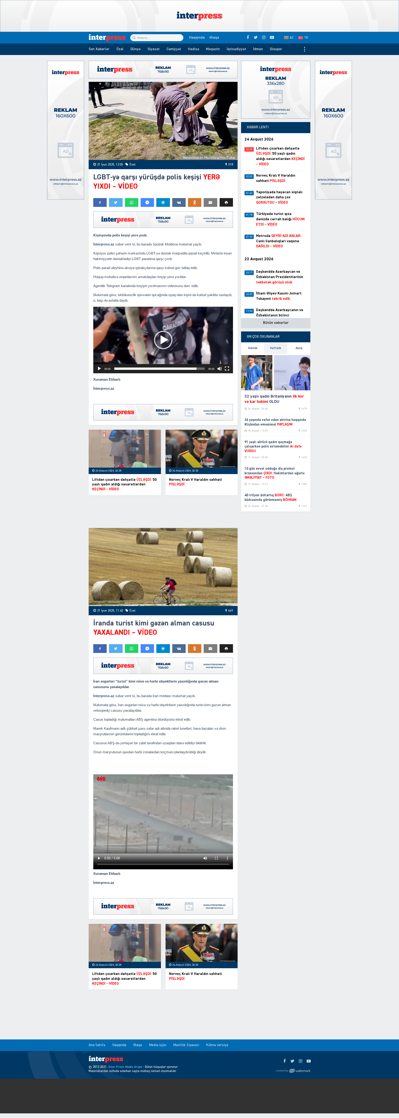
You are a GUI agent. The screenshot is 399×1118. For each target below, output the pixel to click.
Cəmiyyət (173, 49)
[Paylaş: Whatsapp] (131, 202)
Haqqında (197, 38)
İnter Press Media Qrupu (125, 1067)
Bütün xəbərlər (276, 323)
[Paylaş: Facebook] (100, 202)
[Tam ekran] (227, 368)
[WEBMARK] (293, 1070)
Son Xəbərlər (99, 49)
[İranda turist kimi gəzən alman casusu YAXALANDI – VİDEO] (163, 567)
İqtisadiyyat (236, 49)
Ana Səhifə (97, 1045)
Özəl (120, 49)
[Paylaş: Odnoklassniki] (194, 202)
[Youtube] (309, 1061)
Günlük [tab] (252, 348)
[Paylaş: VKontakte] (179, 202)
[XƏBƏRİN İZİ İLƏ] (109, 37)
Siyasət (154, 49)
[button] (226, 202)
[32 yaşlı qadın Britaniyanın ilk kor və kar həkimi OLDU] (275, 372)
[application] (163, 340)
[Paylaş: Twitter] (115, 202)
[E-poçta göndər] (210, 202)
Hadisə (193, 49)
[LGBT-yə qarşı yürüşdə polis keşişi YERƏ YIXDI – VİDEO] (163, 121)
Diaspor (276, 49)
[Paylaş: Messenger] (147, 202)
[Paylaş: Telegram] (163, 202)
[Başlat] (99, 368)
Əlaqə (214, 38)
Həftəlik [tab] (275, 348)
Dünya (135, 49)
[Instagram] (300, 1061)
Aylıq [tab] (299, 348)
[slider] (159, 369)
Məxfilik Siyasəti (186, 1045)
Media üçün (157, 1045)
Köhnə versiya (217, 1045)
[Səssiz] (219, 368)
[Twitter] (292, 1061)
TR (306, 37)
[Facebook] (284, 1061)
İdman (258, 49)
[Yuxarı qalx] (386, 1105)
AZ (291, 37)
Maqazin (213, 49)
